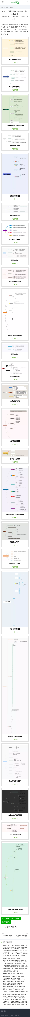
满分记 (8, 1015)
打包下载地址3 (6, 922)
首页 (2, 7)
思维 (16, 927)
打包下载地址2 (16, 919)
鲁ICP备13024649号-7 (16, 1015)
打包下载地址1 (6, 919)
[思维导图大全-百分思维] (15, 4)
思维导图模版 (9, 7)
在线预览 (15, 63)
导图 (12, 927)
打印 (8, 927)
